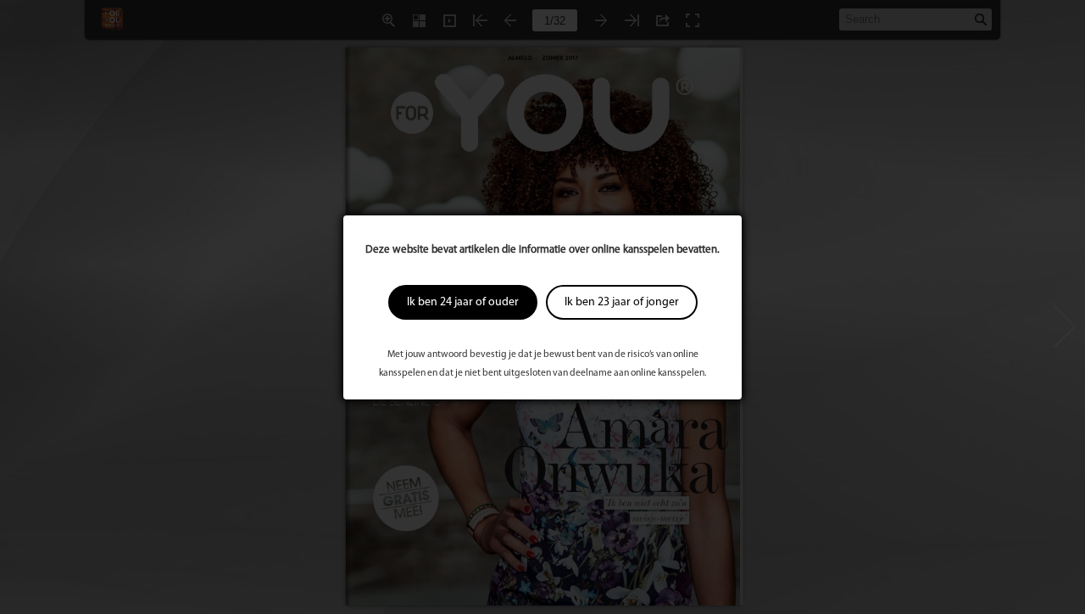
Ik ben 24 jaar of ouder (463, 302)
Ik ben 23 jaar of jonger (622, 302)
